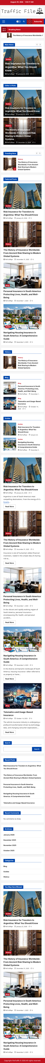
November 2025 (9, 845)
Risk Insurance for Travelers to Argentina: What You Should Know (9, 429)
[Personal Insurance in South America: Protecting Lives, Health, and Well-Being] (22, 275)
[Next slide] (40, 44)
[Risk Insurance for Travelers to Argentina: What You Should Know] (22, 196)
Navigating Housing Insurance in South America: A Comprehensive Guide (20, 335)
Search (7, 743)
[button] (3, 21)
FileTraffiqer (11, 74)
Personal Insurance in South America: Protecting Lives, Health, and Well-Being (22, 294)
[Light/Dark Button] (18, 21)
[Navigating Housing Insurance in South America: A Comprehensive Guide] (22, 317)
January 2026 (8, 835)
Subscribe (38, 21)
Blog (7, 285)
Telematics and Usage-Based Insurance (9, 403)
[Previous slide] (37, 44)
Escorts (6, 502)
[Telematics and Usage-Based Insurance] (22, 696)
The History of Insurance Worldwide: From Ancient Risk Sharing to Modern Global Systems (9, 164)
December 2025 (9, 840)
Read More (10, 507)
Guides (8, 104)
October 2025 (8, 850)
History (8, 56)
